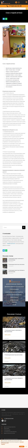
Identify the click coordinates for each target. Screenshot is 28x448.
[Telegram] (16, 2)
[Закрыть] (26, 446)
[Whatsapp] (19, 2)
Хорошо (21, 446)
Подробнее (3, 444)
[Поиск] (27, 9)
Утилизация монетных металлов (16, 264)
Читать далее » (11, 261)
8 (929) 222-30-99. (11, 243)
